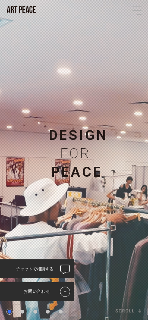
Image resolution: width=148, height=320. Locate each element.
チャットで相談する (35, 269)
